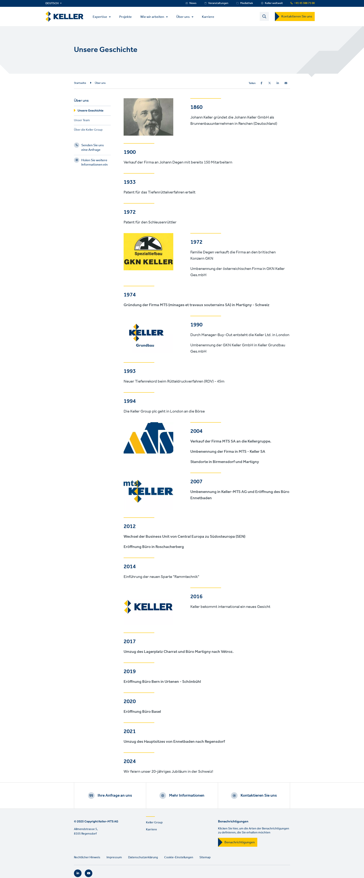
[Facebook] (261, 83)
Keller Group (154, 822)
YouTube (88, 873)
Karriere (208, 17)
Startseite (80, 83)
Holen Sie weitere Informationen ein (94, 163)
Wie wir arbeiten (152, 17)
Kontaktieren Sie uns (296, 16)
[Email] (286, 83)
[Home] (64, 16)
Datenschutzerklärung (143, 857)
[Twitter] (269, 83)
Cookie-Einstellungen (178, 857)
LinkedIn (78, 873)
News (192, 3)
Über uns (183, 17)
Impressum (114, 857)
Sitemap (205, 857)
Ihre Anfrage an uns (115, 795)
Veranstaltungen (218, 3)
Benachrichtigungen (239, 842)
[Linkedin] (278, 83)
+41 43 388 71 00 (304, 3)
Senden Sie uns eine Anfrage (92, 148)
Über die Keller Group (88, 130)
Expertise (100, 17)
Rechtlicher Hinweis (87, 857)
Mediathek (246, 3)
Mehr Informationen (186, 795)
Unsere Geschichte (91, 111)
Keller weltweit (274, 3)
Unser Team (82, 121)
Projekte (125, 17)
